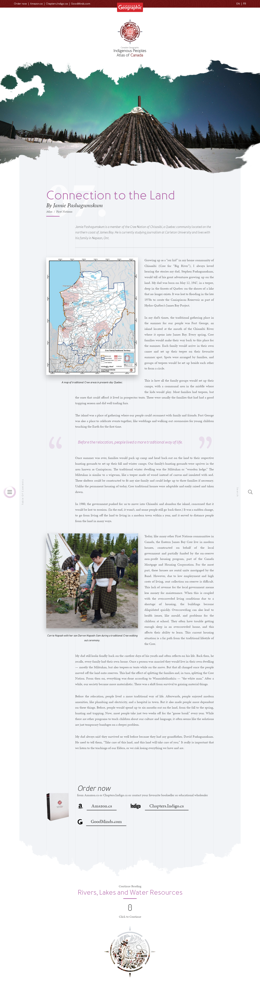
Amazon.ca (36, 3)
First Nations (64, 211)
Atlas (49, 211)
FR (244, 3)
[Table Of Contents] (9, 492)
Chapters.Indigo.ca (57, 3)
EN (238, 3)
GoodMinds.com (80, 3)
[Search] (250, 492)
